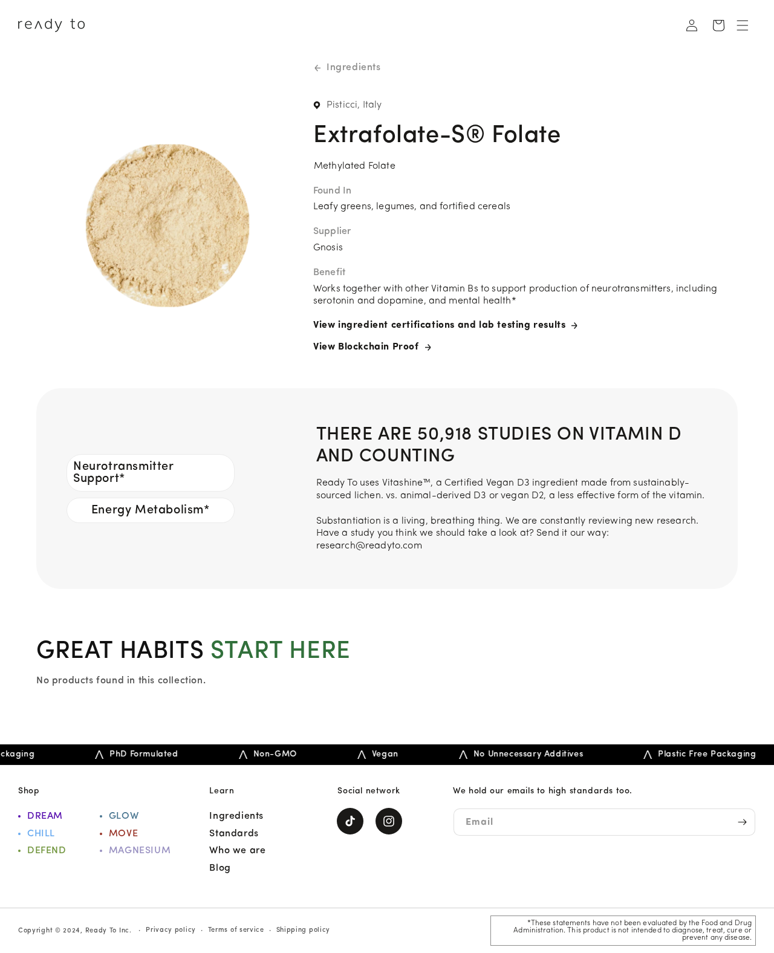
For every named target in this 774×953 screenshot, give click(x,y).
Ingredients (354, 68)
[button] (742, 25)
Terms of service (236, 930)
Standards (233, 834)
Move (123, 834)
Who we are (237, 851)
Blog (219, 868)
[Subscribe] (742, 822)
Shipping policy (303, 930)
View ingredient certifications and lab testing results (439, 325)
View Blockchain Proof (366, 347)
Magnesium (140, 851)
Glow (123, 816)
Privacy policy (171, 930)
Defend (47, 851)
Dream (45, 816)
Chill (41, 834)
